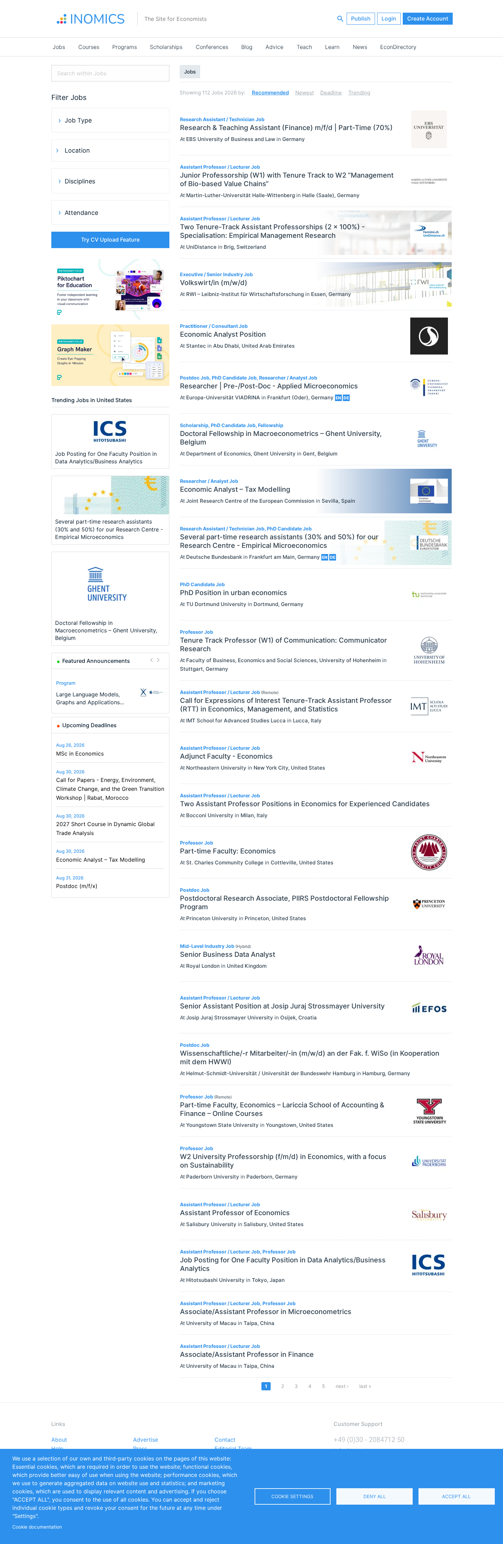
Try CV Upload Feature (110, 239)
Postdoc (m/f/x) (77, 886)
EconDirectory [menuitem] (398, 46)
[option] (110, 692)
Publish (361, 18)
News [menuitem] (360, 46)
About (59, 1440)
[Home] (91, 19)
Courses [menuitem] (88, 46)
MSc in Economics (80, 753)
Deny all (374, 1496)
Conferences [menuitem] (212, 46)
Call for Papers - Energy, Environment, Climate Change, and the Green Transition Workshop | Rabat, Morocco (110, 788)
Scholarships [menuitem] (166, 46)
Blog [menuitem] (247, 46)
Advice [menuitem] (274, 46)
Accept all (456, 1496)
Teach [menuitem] (304, 46)
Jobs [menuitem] (59, 46)
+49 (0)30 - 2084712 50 (369, 1440)
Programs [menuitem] (124, 46)
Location (77, 150)
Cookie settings (292, 1496)
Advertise (145, 1440)
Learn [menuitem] (332, 46)
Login (389, 18)
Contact (225, 1440)
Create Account (427, 18)
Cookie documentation (37, 1527)
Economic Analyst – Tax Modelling (100, 859)
